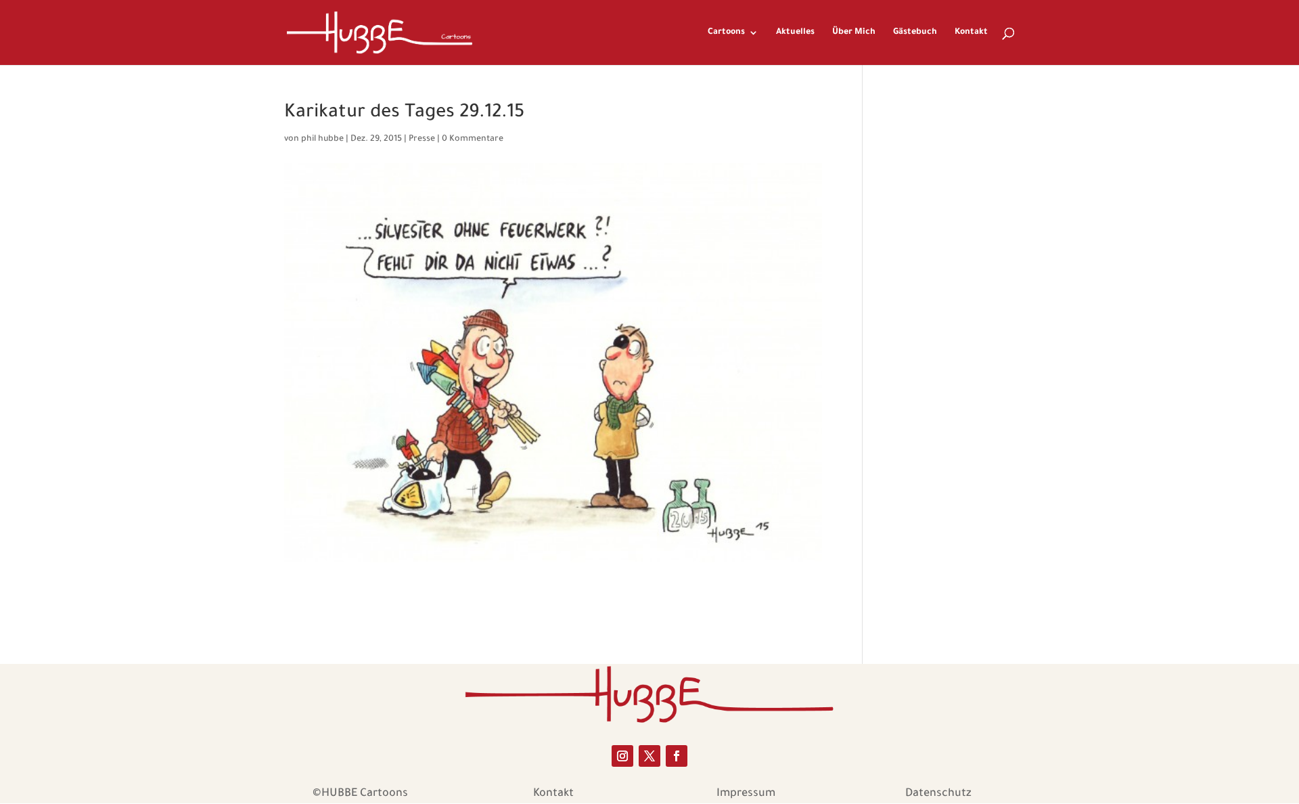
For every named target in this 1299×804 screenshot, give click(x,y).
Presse (422, 139)
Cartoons (726, 32)
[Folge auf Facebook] (676, 756)
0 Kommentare (472, 139)
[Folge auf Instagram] (622, 756)
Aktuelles (795, 32)
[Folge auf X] (649, 756)
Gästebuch (915, 32)
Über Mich (853, 32)
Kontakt (971, 32)
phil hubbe (322, 139)
